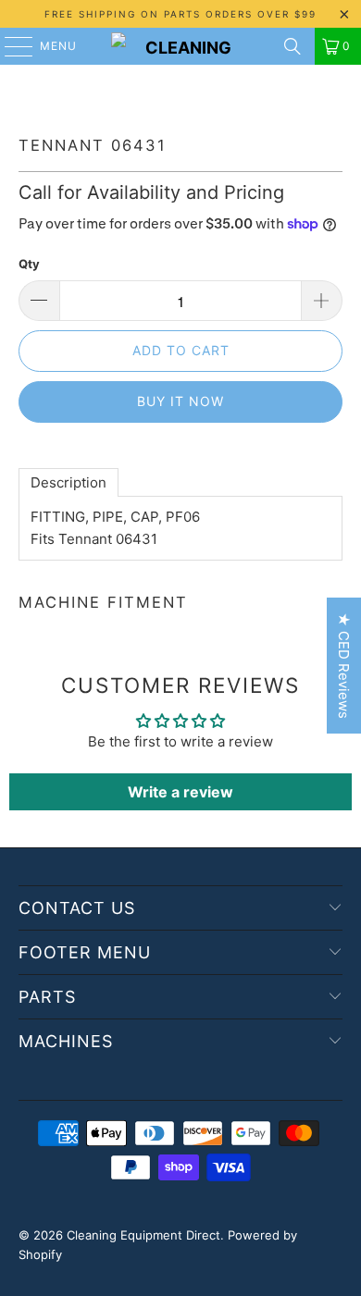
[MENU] (9, 46)
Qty (29, 263)
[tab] (68, 482)
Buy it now (180, 401)
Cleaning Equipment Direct (143, 1235)
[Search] (292, 46)
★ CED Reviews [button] (344, 665)
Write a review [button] (180, 792)
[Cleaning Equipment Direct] (181, 46)
